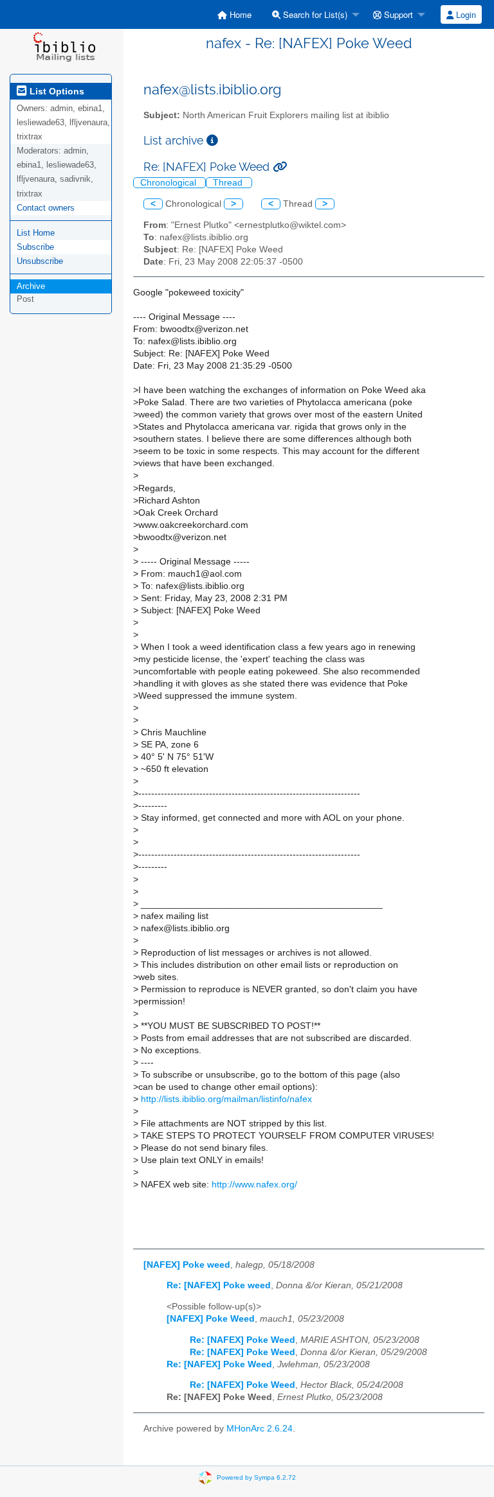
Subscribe (35, 247)
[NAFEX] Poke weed (186, 1265)
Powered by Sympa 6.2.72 (256, 1476)
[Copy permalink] (280, 166)
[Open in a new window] (212, 140)
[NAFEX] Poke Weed (211, 1319)
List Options (55, 91)
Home (239, 14)
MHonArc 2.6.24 (259, 1428)
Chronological (169, 183)
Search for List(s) (313, 14)
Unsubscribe (40, 261)
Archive (31, 286)
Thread (229, 183)
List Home (36, 233)
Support (397, 14)
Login (464, 14)
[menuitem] (234, 14)
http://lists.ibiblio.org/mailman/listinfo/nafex (226, 1099)
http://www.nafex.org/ (254, 1184)
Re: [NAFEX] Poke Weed (242, 1340)
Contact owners (46, 208)
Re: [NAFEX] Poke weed (219, 1285)
